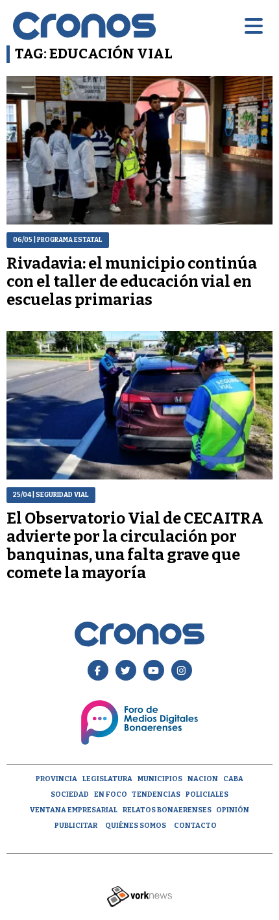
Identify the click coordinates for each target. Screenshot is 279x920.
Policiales (207, 794)
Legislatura (107, 779)
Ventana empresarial (73, 810)
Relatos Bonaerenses (167, 810)
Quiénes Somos (135, 825)
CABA (233, 779)
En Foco (110, 794)
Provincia (56, 779)
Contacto (195, 825)
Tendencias (156, 794)
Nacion (203, 779)
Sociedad (70, 794)
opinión (232, 810)
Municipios (160, 779)
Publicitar (76, 825)
